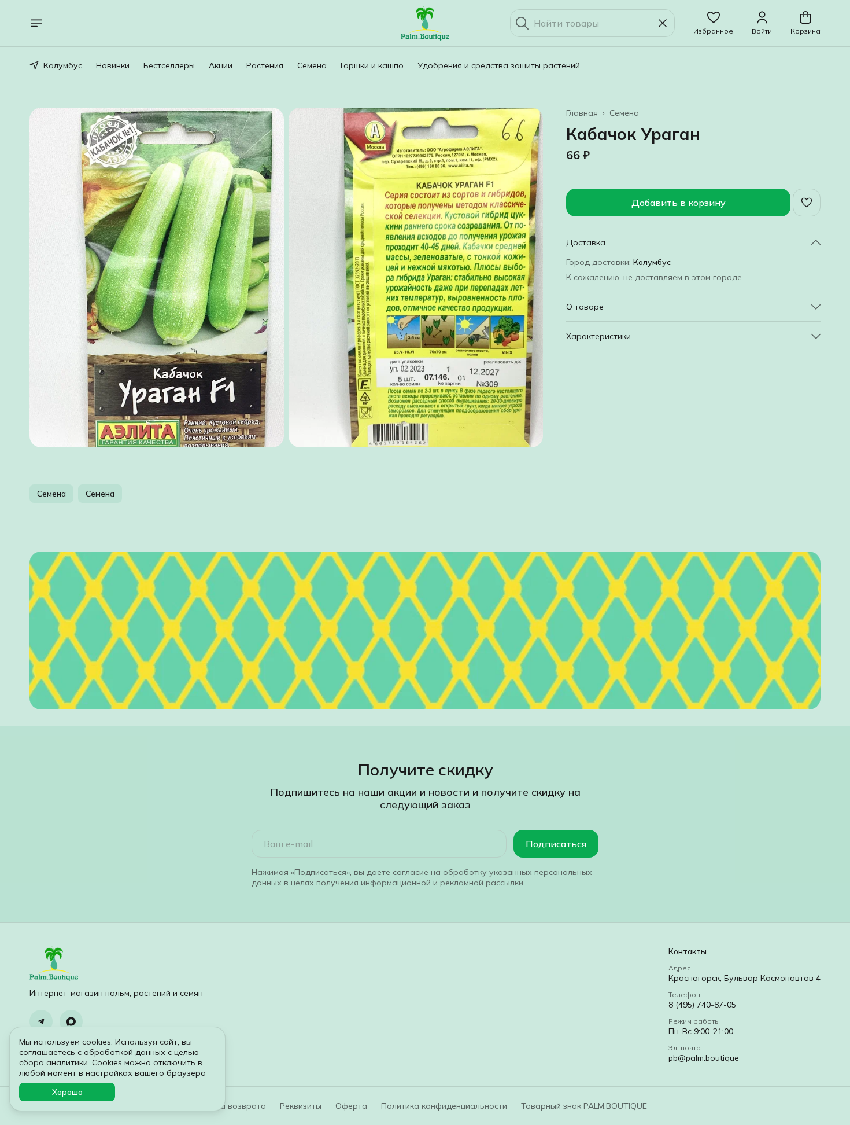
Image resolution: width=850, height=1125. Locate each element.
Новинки (113, 65)
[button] (713, 23)
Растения (264, 65)
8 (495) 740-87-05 (702, 1004)
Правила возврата (228, 1106)
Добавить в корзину (678, 202)
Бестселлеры (169, 65)
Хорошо (67, 1092)
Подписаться (556, 844)
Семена (312, 65)
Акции (220, 65)
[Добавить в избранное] (807, 202)
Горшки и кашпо (372, 65)
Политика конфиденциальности (444, 1106)
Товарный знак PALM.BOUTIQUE (584, 1106)
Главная (582, 113)
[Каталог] (36, 23)
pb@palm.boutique (703, 1058)
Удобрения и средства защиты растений (498, 65)
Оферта (351, 1106)
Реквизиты (300, 1106)
